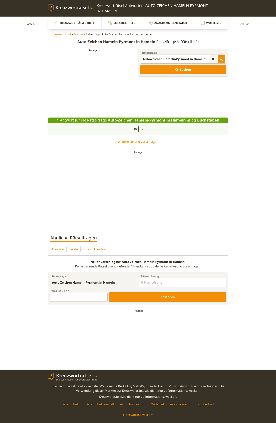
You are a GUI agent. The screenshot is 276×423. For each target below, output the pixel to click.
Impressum (137, 404)
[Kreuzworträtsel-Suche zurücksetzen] (213, 59)
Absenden (168, 297)
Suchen (185, 70)
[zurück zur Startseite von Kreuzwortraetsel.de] (72, 8)
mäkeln (72, 249)
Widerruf (157, 404)
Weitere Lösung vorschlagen (138, 142)
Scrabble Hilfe (124, 23)
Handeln (58, 249)
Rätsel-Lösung (150, 276)
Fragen (78, 34)
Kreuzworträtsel (61, 34)
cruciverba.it (205, 404)
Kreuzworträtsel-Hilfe (77, 23)
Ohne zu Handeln (93, 249)
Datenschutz (71, 404)
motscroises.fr (180, 404)
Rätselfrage (149, 53)
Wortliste (213, 23)
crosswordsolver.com (138, 415)
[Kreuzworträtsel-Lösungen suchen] (221, 59)
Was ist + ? (60, 291)
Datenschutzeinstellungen (104, 404)
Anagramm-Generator (170, 23)
